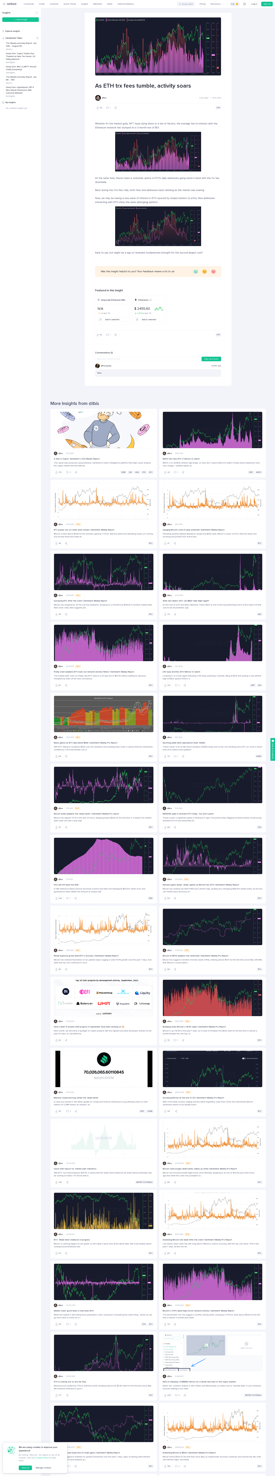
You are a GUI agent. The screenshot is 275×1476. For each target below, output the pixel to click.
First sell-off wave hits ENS (66, 885)
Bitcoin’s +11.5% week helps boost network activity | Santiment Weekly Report (198, 1311)
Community (29, 4)
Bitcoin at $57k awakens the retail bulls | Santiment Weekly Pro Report (195, 956)
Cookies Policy (42, 1458)
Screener (54, 4)
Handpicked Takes (13, 38)
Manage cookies (43, 1468)
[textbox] (147, 359)
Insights (84, 4)
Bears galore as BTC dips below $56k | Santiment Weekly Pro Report (85, 743)
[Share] (115, 107)
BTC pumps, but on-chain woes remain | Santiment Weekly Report (84, 530)
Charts (42, 4)
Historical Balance (126, 4)
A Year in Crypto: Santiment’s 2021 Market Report (77, 459)
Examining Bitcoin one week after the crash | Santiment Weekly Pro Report (197, 1240)
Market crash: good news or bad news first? (74, 1311)
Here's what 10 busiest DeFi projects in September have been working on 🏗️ (89, 1027)
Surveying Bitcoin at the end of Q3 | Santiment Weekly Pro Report (193, 1098)
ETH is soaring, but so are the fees (70, 1382)
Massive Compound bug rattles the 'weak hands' (76, 1098)
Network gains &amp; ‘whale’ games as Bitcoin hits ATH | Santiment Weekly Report (201, 885)
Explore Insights (12, 31)
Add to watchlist (112, 319)
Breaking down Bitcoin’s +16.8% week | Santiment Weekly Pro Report (194, 1027)
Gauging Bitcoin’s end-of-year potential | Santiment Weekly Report (194, 530)
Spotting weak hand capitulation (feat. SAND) (184, 743)
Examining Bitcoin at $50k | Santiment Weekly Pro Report (189, 1453)
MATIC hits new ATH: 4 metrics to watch (181, 459)
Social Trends (70, 4)
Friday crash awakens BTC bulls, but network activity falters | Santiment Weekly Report (94, 672)
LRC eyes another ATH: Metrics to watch (181, 672)
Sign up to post (211, 359)
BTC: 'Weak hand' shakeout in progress (72, 1240)
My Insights (10, 102)
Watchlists (97, 4)
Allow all (25, 1468)
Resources (216, 4)
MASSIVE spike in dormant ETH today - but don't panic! (188, 814)
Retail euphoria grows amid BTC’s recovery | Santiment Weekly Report (86, 956)
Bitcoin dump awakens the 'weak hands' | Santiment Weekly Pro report (86, 814)
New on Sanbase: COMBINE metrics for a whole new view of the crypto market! (199, 1382)
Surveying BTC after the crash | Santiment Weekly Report (80, 601)
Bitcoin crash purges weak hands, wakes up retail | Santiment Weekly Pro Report (200, 1169)
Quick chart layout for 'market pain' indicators (75, 1169)
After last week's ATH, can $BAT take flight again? (186, 601)
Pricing (203, 4)
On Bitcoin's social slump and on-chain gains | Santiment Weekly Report (87, 1453)
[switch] (235, 4)
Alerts (109, 4)
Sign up (267, 4)
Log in (254, 4)
